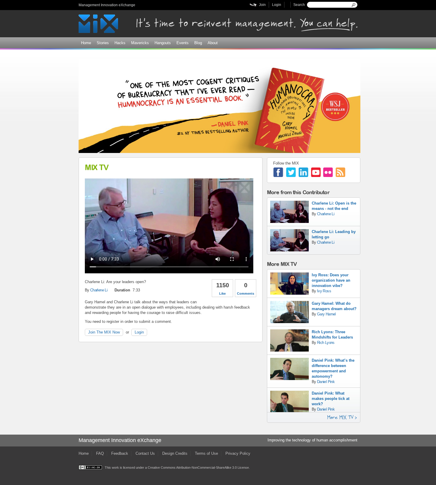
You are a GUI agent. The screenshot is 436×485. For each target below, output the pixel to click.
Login (276, 5)
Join (262, 5)
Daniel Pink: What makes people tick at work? (330, 398)
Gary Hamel (326, 314)
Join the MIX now (104, 332)
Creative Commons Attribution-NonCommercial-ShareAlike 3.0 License (198, 467)
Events (182, 43)
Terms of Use (206, 453)
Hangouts (163, 43)
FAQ (100, 453)
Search (299, 5)
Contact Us (145, 453)
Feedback (119, 453)
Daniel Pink (326, 381)
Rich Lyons (326, 342)
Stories (103, 43)
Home (86, 43)
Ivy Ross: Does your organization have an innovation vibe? (331, 280)
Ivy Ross (324, 291)
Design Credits (174, 453)
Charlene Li (98, 290)
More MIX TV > (342, 417)
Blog (198, 43)
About (213, 43)
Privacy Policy (237, 453)
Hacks (119, 43)
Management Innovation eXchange (107, 5)
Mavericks (140, 43)
